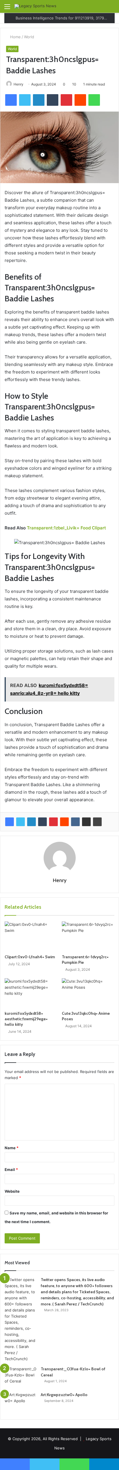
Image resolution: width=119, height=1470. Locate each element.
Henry (18, 84)
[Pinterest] (53, 821)
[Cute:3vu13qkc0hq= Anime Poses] (88, 993)
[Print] (97, 821)
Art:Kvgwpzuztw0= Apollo (64, 1394)
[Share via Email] (86, 821)
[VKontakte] (75, 821)
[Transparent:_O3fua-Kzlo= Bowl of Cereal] (20, 1377)
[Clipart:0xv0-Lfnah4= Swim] (31, 936)
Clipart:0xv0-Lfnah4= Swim (30, 956)
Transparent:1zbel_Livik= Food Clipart (66, 528)
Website (12, 1191)
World (29, 36)
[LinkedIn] (31, 821)
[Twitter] (20, 821)
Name (11, 1147)
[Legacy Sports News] (35, 6)
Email (11, 1169)
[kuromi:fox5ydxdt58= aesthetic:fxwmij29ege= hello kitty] (31, 993)
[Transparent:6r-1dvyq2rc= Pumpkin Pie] (88, 936)
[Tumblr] (42, 821)
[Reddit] (64, 821)
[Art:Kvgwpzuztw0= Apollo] (20, 1402)
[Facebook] (9, 821)
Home (15, 36)
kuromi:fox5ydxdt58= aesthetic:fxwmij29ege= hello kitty (26, 1019)
